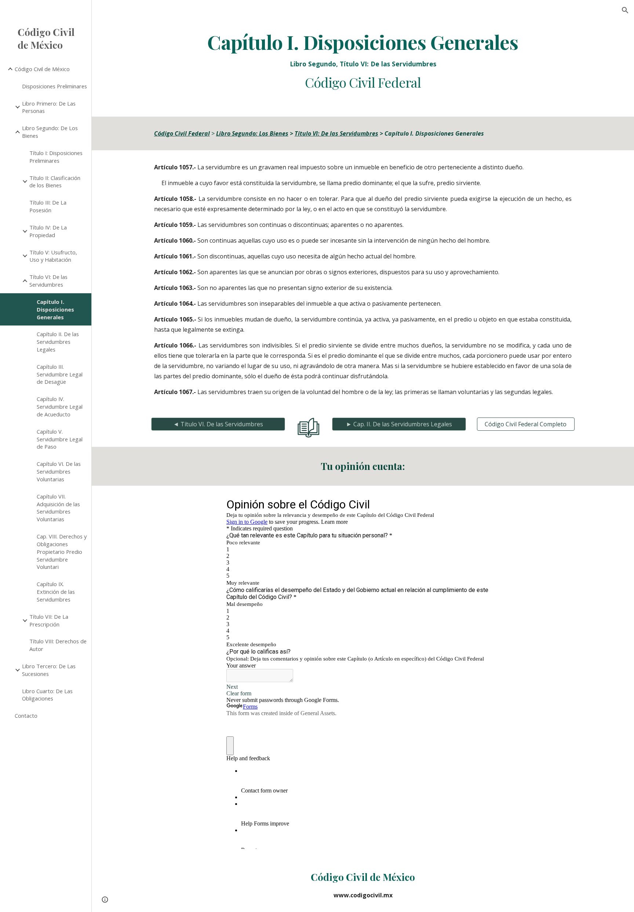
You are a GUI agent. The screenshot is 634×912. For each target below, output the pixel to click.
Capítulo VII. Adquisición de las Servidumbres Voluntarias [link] (58, 508)
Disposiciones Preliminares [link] (54, 86)
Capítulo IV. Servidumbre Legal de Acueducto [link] (60, 406)
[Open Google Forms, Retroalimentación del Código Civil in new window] (488, 504)
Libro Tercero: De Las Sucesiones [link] (49, 669)
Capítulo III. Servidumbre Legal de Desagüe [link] (60, 374)
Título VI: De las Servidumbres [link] (48, 280)
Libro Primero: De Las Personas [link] (49, 107)
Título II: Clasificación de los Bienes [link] (54, 181)
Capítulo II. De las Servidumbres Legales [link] (58, 341)
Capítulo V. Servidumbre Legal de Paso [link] (60, 439)
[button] (625, 10)
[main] (363, 61)
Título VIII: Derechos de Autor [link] (58, 644)
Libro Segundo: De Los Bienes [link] (50, 131)
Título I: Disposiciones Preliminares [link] (56, 156)
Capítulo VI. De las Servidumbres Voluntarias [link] (59, 471)
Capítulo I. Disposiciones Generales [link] (55, 309)
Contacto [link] (26, 715)
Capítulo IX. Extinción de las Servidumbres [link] (56, 591)
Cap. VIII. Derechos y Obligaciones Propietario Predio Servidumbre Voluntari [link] (62, 551)
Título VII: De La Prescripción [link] (48, 620)
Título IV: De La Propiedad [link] (48, 231)
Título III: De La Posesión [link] (47, 206)
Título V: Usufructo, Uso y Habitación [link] (53, 256)
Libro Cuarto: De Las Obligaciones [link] (47, 694)
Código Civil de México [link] (42, 69)
